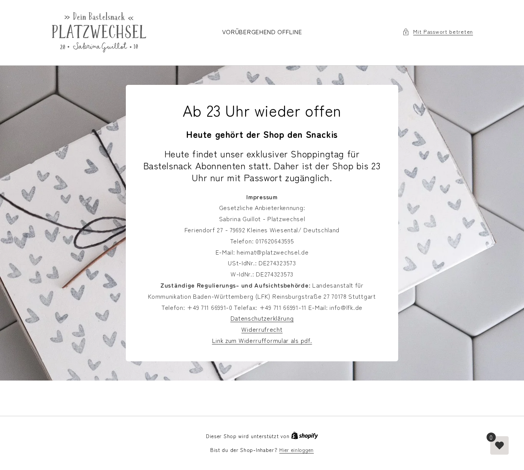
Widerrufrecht (261, 329)
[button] (437, 31)
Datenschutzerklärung (262, 318)
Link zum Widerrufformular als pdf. (262, 340)
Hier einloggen (296, 449)
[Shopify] (304, 436)
